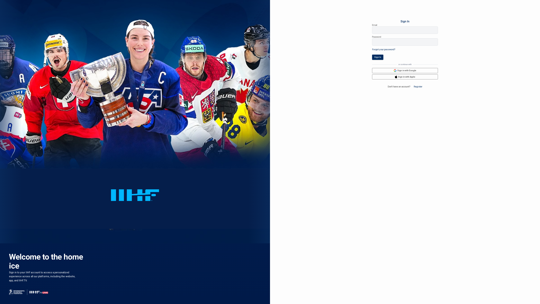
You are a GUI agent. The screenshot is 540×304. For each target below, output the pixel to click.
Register (418, 86)
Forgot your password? (383, 49)
